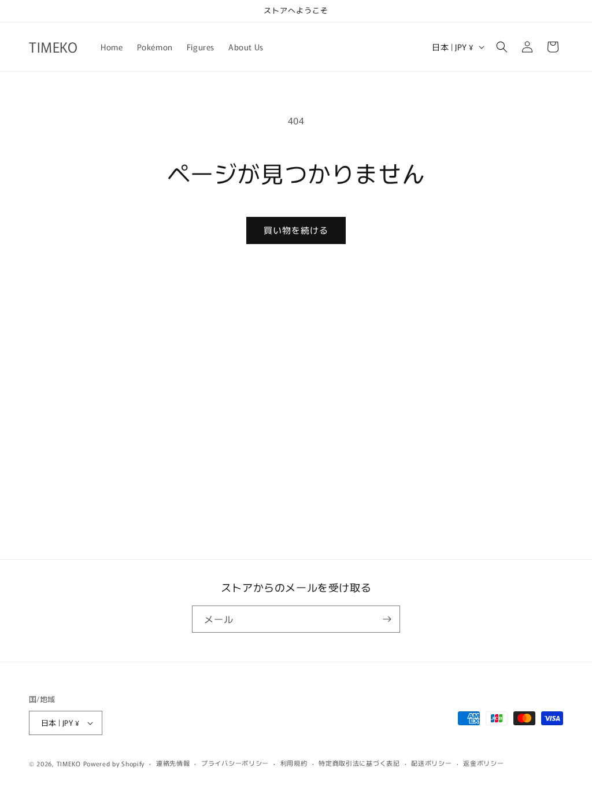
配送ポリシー (431, 762)
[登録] (386, 619)
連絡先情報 (173, 762)
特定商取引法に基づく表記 (359, 762)
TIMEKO (69, 763)
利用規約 (294, 762)
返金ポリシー (483, 762)
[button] (502, 47)
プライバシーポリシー (235, 762)
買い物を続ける (296, 230)
